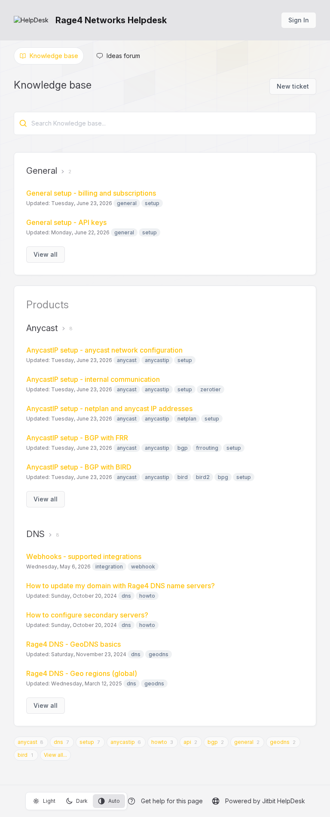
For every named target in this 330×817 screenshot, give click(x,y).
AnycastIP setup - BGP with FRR (77, 437)
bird (23, 755)
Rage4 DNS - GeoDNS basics (73, 644)
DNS (35, 534)
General (41, 171)
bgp (213, 742)
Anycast (42, 328)
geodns (280, 742)
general (244, 742)
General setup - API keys (66, 222)
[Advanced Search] (23, 123)
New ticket (293, 86)
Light (49, 801)
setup (86, 742)
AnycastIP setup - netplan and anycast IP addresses (109, 408)
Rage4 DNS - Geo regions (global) (81, 673)
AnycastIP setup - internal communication (93, 379)
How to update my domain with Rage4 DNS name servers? (120, 585)
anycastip (122, 742)
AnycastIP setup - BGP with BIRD (78, 467)
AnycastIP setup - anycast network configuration (104, 350)
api (187, 742)
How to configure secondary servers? (87, 615)
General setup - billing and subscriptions (91, 193)
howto (159, 742)
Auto (114, 801)
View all (46, 254)
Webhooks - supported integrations (83, 556)
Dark (82, 801)
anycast (27, 742)
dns (58, 742)
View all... (55, 755)
